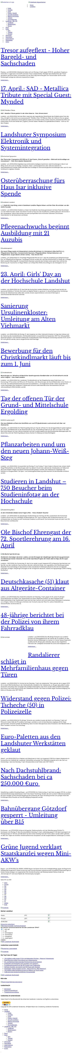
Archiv (7, 42)
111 (5, 901)
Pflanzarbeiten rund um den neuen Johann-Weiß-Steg (35, 451)
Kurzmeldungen (12, 19)
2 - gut (5, 931)
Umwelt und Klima (13, 15)
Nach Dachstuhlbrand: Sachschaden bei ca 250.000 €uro (31, 777)
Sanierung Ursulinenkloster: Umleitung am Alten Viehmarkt (28, 316)
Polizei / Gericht (12, 13)
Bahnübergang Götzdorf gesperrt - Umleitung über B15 (33, 815)
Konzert (10, 34)
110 (5, 899)
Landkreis (10, 23)
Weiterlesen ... (5, 80)
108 (5, 896)
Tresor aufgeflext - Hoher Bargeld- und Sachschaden (35, 57)
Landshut (32, 6)
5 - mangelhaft (7, 936)
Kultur (7, 29)
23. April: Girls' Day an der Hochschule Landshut (35, 277)
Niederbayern (12, 24)
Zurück (6, 884)
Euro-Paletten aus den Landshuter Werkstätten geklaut (33, 743)
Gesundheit (9, 37)
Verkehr (10, 18)
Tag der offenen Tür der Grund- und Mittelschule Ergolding (34, 405)
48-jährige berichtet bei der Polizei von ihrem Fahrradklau (32, 622)
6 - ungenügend (7, 938)
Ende (5, 905)
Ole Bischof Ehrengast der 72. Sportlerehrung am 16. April (36, 539)
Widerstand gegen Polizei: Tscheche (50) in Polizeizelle (36, 705)
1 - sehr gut (6, 929)
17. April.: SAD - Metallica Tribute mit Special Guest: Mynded (36, 95)
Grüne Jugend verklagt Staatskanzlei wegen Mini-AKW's (36, 853)
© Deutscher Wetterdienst (7, 924)
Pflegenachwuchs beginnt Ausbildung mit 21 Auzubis (35, 233)
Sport (7, 27)
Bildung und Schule (13, 16)
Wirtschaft (9, 35)
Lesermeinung (10, 38)
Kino (9, 30)
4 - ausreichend (7, 934)
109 (5, 898)
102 (5, 886)
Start (5, 883)
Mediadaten (9, 40)
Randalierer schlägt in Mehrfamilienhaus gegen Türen (34, 665)
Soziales (10, 10)
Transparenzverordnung (11, 992)
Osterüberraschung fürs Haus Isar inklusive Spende (33, 187)
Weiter (6, 903)
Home (31, 5)
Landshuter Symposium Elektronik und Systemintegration (33, 141)
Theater (10, 32)
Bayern (10, 26)
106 (5, 893)
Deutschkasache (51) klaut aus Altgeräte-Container (35, 585)
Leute (9, 11)
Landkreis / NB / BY (11, 21)
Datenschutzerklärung (10, 990)
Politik (9, 8)
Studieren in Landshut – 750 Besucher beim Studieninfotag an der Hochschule (33, 491)
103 (5, 888)
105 (5, 891)
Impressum (7, 989)
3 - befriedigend (8, 933)
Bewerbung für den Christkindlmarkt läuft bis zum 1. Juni (36, 357)
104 (5, 889)
